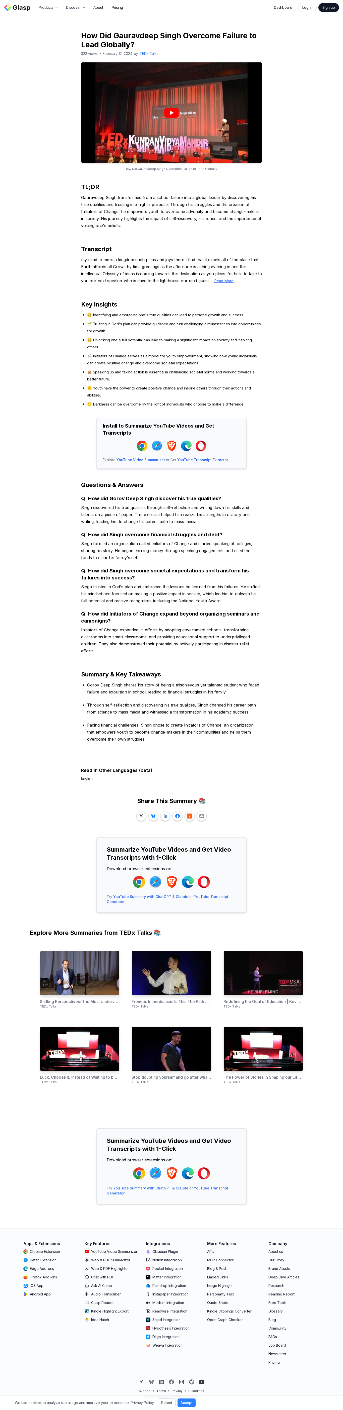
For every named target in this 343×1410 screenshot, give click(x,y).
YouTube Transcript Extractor (202, 460)
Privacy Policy (142, 1402)
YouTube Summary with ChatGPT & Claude (150, 896)
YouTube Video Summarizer (141, 460)
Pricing (117, 7)
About (98, 7)
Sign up (328, 7)
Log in (307, 7)
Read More (224, 280)
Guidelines (196, 1391)
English (87, 778)
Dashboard (283, 7)
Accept (187, 1402)
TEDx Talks (149, 53)
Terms (161, 1391)
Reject (166, 1402)
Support (145, 1391)
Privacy (177, 1391)
